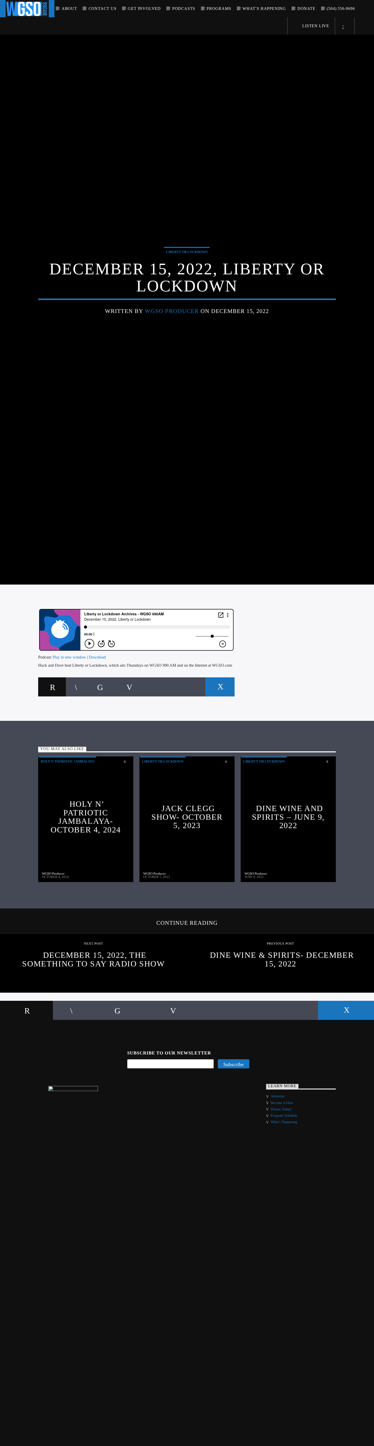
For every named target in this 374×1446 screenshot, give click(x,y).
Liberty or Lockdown (187, 268)
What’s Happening (264, 8)
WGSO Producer (172, 327)
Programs (219, 8)
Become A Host (282, 1138)
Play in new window (69, 692)
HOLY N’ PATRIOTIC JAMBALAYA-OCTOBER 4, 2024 (86, 851)
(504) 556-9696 (341, 8)
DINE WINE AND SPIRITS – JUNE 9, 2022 (288, 852)
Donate (306, 8)
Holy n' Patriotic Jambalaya (67, 796)
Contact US (103, 8)
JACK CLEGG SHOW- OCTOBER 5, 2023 (187, 852)
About (69, 8)
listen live (315, 26)
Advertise (277, 1131)
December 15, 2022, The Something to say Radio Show (93, 994)
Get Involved (144, 8)
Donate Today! (281, 1144)
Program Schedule (284, 1151)
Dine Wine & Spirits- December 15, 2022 (282, 994)
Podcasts (183, 8)
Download (97, 692)
